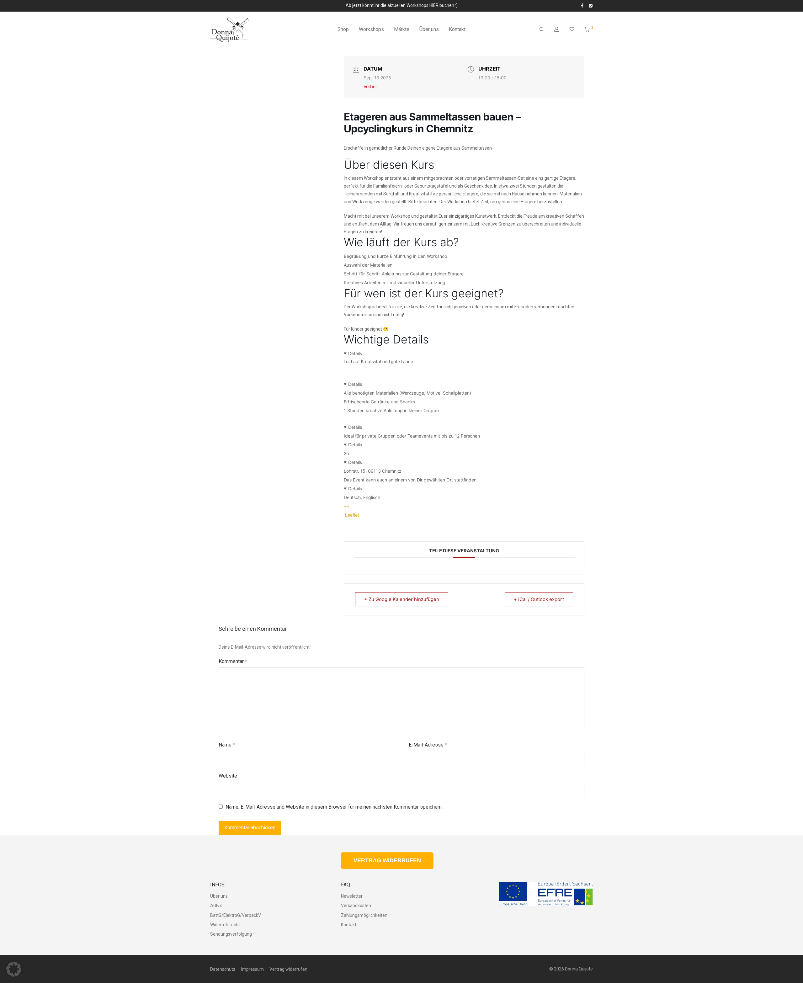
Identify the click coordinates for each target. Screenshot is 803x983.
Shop (343, 29)
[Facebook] (582, 5)
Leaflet (351, 515)
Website (228, 776)
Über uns (429, 29)
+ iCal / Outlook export (539, 599)
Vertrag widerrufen (288, 969)
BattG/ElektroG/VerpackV (235, 915)
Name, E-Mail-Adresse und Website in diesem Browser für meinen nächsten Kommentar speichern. (334, 807)
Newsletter (352, 896)
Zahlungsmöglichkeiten (364, 915)
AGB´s (216, 905)
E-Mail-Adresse (428, 745)
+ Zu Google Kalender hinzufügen (401, 599)
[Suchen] (541, 29)
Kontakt (457, 29)
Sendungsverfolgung (231, 934)
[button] (14, 969)
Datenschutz (223, 969)
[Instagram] (590, 5)
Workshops (371, 29)
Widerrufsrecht (225, 924)
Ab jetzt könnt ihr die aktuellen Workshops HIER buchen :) (402, 5)
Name (227, 745)
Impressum (252, 969)
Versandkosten (356, 905)
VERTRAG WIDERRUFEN (387, 860)
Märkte (401, 29)
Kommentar (233, 661)
